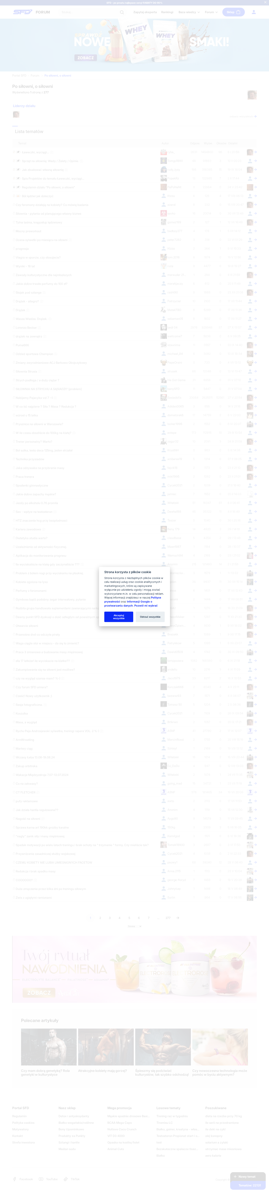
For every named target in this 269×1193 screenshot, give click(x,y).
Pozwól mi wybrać (146, 605)
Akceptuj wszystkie (119, 617)
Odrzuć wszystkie (150, 616)
